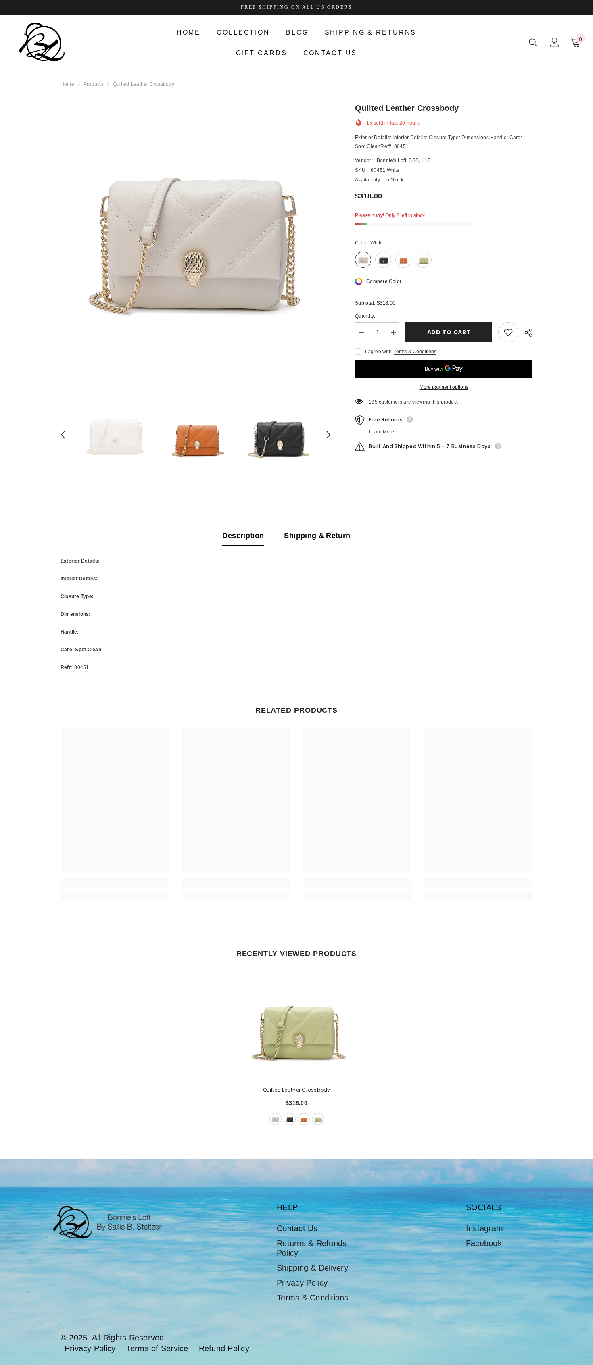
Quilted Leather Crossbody (296, 1089)
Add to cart (449, 332)
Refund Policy (224, 1348)
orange (304, 1119)
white (275, 1119)
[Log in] (555, 42)
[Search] (533, 42)
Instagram (484, 1228)
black (290, 1119)
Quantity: (365, 316)
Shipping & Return (317, 535)
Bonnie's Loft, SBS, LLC (404, 160)
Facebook (484, 1243)
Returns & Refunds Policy (312, 1248)
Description (243, 535)
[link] (115, 882)
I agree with (378, 351)
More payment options (444, 387)
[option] (196, 237)
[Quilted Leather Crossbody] (296, 1025)
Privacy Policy (302, 1282)
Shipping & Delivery (312, 1267)
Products (94, 84)
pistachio (318, 1119)
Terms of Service (157, 1348)
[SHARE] (525, 332)
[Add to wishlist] (508, 332)
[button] (63, 435)
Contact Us (297, 1228)
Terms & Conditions (415, 351)
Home (67, 84)
